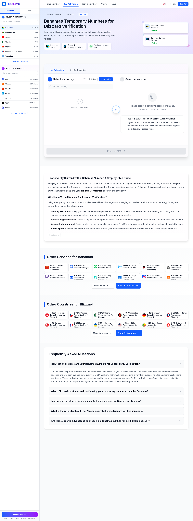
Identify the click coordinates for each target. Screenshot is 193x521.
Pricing (104, 4)
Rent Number (79, 70)
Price (93, 79)
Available (107, 79)
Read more (54, 235)
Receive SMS (114, 151)
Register (183, 4)
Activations (9, 11)
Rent (29, 11)
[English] (164, 4)
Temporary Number (53, 14)
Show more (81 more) (20, 62)
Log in (173, 4)
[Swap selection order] (116, 109)
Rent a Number (89, 4)
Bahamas (70, 14)
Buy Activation (70, 4)
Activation (59, 70)
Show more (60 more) (19, 113)
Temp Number (52, 4)
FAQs (113, 4)
